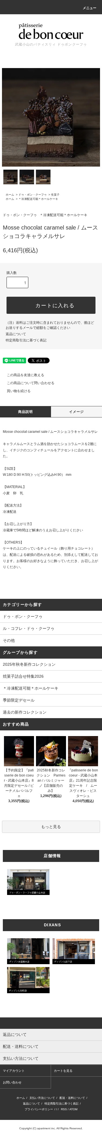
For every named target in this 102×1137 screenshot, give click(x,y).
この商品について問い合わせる (30, 383)
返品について (16, 334)
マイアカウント (14, 1070)
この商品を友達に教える (25, 375)
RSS (64, 1109)
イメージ (76, 412)
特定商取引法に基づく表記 (26, 340)
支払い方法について (42, 1097)
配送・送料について (72, 1097)
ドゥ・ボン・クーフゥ (32, 194)
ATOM (73, 1109)
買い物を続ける (19, 391)
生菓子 (55, 194)
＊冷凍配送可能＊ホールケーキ (38, 198)
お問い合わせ (12, 1082)
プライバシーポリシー (39, 1109)
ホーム (10, 194)
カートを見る (63, 1070)
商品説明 (25, 412)
